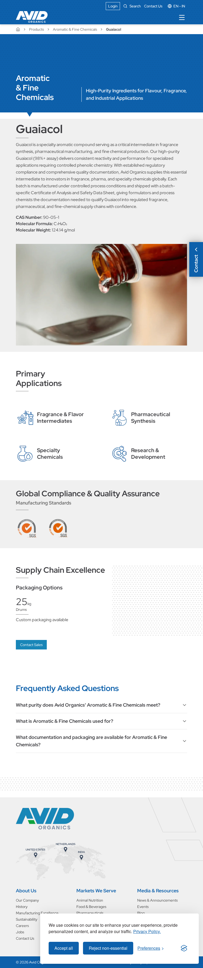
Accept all (63, 948)
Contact (196, 263)
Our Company (27, 900)
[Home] (32, 17)
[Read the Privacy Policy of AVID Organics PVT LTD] (184, 948)
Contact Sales (31, 644)
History (21, 906)
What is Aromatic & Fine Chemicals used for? (64, 721)
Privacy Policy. (147, 931)
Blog (141, 913)
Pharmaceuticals (89, 913)
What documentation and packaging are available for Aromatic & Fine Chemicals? (91, 741)
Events (143, 906)
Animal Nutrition (89, 900)
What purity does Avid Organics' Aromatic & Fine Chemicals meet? (88, 705)
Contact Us (153, 6)
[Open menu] (182, 17)
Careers (22, 925)
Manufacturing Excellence (37, 913)
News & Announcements (157, 900)
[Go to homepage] (45, 818)
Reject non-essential (108, 948)
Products (36, 29)
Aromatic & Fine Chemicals (75, 29)
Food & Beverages (91, 906)
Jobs (20, 932)
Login (113, 6)
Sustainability (26, 919)
